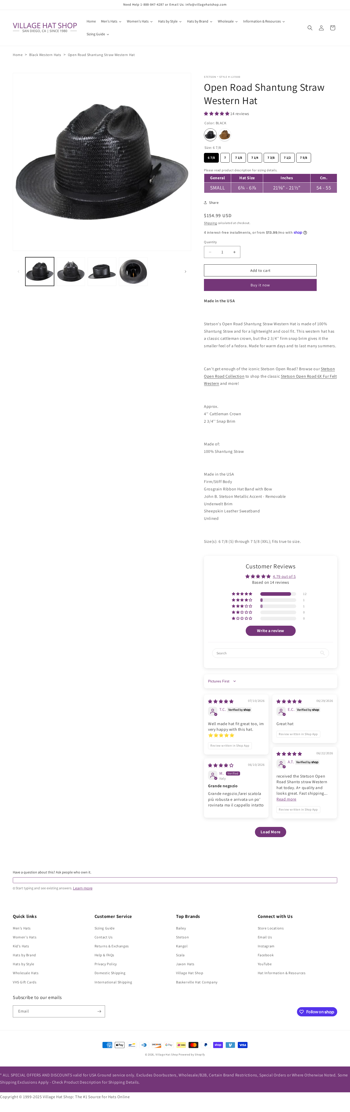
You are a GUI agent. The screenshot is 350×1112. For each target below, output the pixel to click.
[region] (270, 179)
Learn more (82, 888)
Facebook (266, 955)
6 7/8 (211, 156)
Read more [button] (286, 799)
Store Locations (271, 928)
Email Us (265, 937)
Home (18, 54)
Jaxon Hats (185, 964)
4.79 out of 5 (284, 576)
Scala (180, 955)
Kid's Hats (21, 946)
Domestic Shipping (110, 973)
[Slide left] (18, 271)
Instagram (266, 946)
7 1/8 (238, 156)
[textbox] (175, 880)
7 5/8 (303, 156)
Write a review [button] (270, 630)
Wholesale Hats (25, 973)
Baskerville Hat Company (197, 982)
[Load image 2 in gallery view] (71, 271)
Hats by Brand (24, 955)
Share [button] (214, 202)
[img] (220, 701)
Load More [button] (270, 832)
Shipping (210, 223)
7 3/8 (271, 156)
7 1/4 (255, 156)
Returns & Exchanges (112, 946)
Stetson (210, 76)
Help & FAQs (105, 955)
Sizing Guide (105, 928)
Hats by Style (23, 964)
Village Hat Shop (189, 973)
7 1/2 (287, 156)
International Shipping (113, 982)
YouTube (265, 964)
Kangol (182, 946)
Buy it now (260, 285)
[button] (310, 27)
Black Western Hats (45, 54)
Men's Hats (22, 928)
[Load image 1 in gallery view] (39, 271)
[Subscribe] (99, 1011)
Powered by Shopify (192, 1054)
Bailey (181, 928)
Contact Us (104, 937)
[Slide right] (185, 271)
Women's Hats (24, 937)
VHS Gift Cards (24, 982)
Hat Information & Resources (282, 973)
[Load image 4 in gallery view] (133, 271)
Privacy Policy (106, 964)
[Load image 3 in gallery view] (102, 271)
